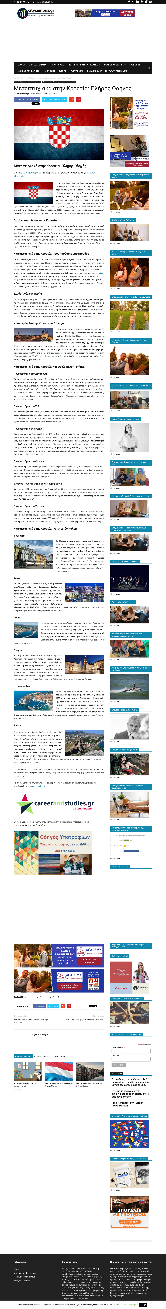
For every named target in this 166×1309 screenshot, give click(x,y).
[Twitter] (146, 2)
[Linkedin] (137, 2)
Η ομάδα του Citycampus (24, 1277)
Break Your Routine (114, 65)
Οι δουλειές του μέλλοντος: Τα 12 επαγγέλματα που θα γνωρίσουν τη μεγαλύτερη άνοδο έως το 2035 (130, 1082)
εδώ (101, 273)
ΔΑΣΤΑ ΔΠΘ (117, 1074)
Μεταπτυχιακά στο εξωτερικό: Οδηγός (64, 82)
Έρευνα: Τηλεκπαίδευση (116, 71)
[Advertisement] (83, 42)
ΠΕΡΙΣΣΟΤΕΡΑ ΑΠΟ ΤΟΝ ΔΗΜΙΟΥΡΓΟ (49, 1056)
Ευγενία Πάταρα (23, 94)
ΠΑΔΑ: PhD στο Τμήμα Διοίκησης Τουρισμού (84, 1020)
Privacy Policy (94, 71)
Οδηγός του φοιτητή (28, 71)
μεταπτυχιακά (36, 997)
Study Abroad (77, 71)
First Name (116, 1056)
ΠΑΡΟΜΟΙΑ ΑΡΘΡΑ (23, 1056)
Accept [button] (143, 1305)
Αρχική (21, 65)
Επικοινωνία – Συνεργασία (25, 1273)
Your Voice (134, 65)
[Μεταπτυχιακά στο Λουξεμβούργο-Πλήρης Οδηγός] (59, 1071)
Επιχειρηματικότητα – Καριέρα (82, 65)
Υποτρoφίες (58, 65)
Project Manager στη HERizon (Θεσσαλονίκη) (127, 1104)
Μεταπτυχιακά (47, 82)
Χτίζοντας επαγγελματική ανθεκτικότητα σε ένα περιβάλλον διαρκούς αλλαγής (130, 1094)
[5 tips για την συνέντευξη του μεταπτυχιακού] (28, 1071)
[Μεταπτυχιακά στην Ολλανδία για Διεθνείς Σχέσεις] (90, 1071)
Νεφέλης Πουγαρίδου (29, 172)
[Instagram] (133, 2)
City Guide (50, 71)
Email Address (118, 1047)
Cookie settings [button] (129, 1305)
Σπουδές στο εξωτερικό (33, 82)
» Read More (115, 212)
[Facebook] (129, 2)
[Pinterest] (142, 2)
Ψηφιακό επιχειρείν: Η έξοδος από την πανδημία (31, 1021)
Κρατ (26, 997)
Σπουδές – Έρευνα (37, 65)
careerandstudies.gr (37, 786)
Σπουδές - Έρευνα (20, 82)
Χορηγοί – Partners (22, 1280)
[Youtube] (150, 2)
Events (62, 71)
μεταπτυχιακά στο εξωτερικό (54, 997)
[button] (149, 68)
